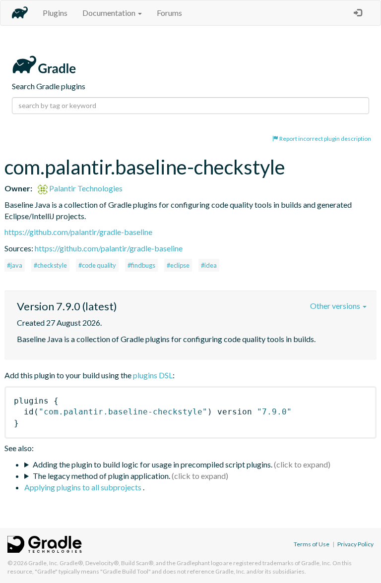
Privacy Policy (355, 544)
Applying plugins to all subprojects (83, 487)
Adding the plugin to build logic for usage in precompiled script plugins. (152, 464)
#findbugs (141, 265)
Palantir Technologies (85, 188)
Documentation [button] (109, 12)
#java (14, 265)
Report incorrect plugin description (324, 138)
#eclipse (178, 265)
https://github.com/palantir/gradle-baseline (78, 231)
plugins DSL (153, 375)
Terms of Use (311, 544)
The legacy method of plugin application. (101, 475)
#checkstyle (50, 265)
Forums (169, 12)
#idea (209, 265)
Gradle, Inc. (43, 563)
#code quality (97, 265)
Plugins (55, 12)
